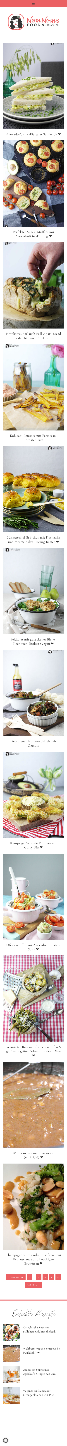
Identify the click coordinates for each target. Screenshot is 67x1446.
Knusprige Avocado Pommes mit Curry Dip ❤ (33, 845)
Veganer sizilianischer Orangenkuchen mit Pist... (39, 1393)
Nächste (33, 1285)
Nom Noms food (33, 21)
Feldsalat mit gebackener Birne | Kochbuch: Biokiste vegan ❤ (34, 641)
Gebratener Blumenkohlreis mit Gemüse (33, 743)
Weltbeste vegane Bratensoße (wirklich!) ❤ (33, 1155)
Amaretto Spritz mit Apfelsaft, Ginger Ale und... (40, 1372)
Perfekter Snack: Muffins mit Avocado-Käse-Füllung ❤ (33, 234)
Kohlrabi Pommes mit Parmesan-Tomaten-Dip (33, 438)
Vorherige (16, 1277)
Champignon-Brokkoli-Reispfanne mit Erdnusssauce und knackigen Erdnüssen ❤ (33, 1259)
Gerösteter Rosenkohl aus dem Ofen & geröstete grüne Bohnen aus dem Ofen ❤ (33, 1051)
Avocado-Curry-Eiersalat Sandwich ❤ (33, 134)
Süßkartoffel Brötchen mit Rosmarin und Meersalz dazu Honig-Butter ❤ (33, 539)
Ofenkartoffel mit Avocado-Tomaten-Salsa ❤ (33, 947)
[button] (33, 3)
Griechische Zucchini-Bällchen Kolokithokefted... (40, 1329)
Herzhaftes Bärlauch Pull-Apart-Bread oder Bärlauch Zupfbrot (33, 336)
